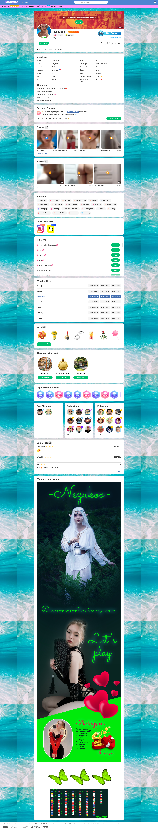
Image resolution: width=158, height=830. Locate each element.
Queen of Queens (73, 112)
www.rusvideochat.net (22, 823)
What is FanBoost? (115, 37)
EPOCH (36, 823)
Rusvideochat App (56, 6)
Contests (44, 6)
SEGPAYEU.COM (44, 823)
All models (5, 6)
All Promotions (34, 6)
